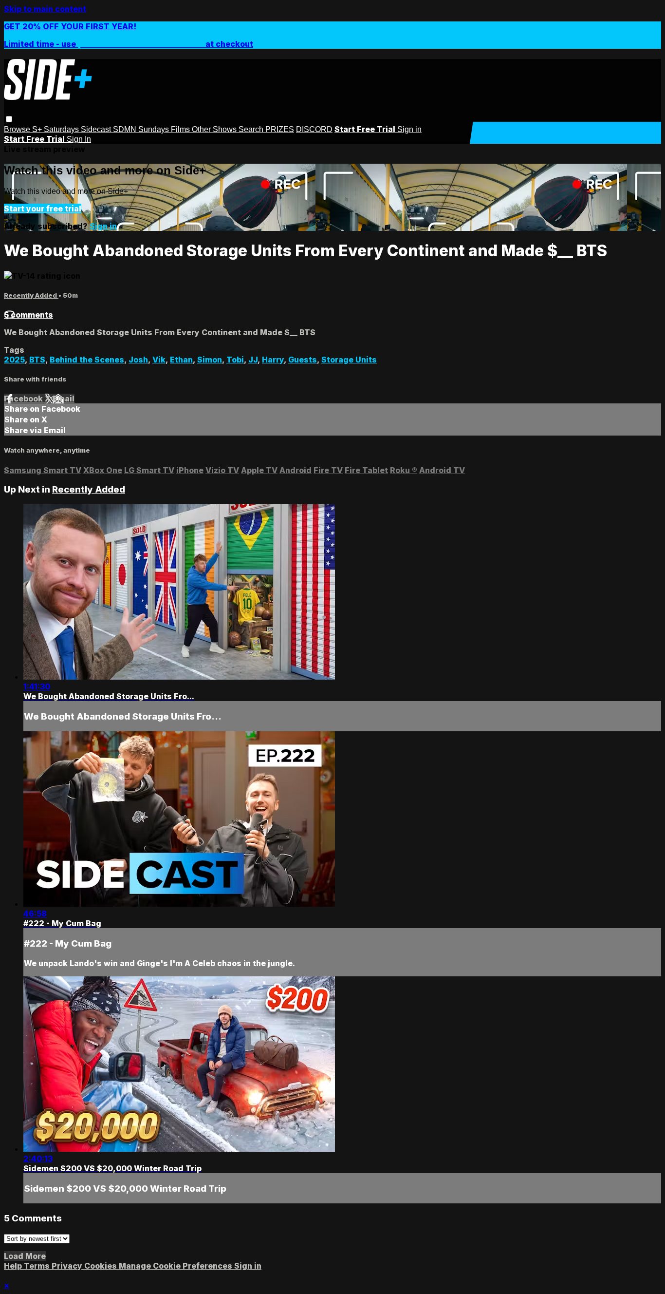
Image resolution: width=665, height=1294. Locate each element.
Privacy (68, 1266)
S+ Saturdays (56, 129)
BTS (37, 359)
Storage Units (349, 359)
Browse (18, 129)
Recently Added (31, 295)
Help (14, 1266)
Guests (302, 359)
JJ (253, 359)
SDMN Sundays (142, 129)
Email (63, 398)
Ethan (181, 359)
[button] (9, 119)
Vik (159, 359)
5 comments (28, 315)
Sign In (79, 139)
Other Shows (215, 129)
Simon (209, 359)
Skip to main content (45, 9)
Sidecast (97, 129)
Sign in (409, 129)
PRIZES (279, 129)
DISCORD (314, 129)
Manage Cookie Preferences (176, 1266)
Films (181, 129)
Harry (273, 359)
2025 (14, 359)
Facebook (24, 398)
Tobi (235, 359)
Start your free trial (42, 208)
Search (252, 129)
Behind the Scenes (87, 359)
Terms (38, 1266)
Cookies (101, 1266)
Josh (138, 359)
